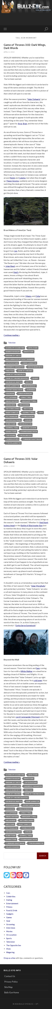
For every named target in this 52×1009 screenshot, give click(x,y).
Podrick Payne (28, 416)
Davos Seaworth (35, 367)
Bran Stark (29, 352)
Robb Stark (11, 424)
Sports (9, 938)
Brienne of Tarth (13, 355)
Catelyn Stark (12, 363)
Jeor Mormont (29, 386)
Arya (20, 123)
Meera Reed (10, 405)
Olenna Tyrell (28, 412)
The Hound (10, 435)
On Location (11, 935)
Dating (9, 900)
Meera (28, 296)
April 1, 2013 (9, 466)
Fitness (9, 907)
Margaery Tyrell (29, 401)
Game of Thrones (25, 371)
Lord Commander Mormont (28, 717)
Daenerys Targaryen (15, 367)
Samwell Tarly (12, 428)
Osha (38, 296)
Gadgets (9, 914)
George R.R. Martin (14, 382)
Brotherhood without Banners (20, 359)
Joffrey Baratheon (14, 390)
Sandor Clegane (29, 428)
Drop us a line (9, 958)
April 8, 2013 (9, 52)
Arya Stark (33, 348)
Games (9, 917)
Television (12, 343)
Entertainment (12, 903)
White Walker (27, 671)
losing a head (9, 525)
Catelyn (22, 178)
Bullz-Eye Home (11, 992)
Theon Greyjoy (12, 181)
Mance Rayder (12, 401)
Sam (38, 668)
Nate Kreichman (13, 409)
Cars (8, 893)
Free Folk (10, 371)
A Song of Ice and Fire (15, 348)
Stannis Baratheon (28, 432)
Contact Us (9, 976)
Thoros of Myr (12, 439)
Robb (12, 178)
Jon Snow (10, 393)
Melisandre (24, 405)
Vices (8, 949)
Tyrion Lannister (13, 443)
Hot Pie (29, 382)
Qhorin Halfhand (13, 420)
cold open (38, 680)
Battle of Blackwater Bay (32, 525)
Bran (25, 123)
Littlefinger (11, 397)
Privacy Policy (11, 981)
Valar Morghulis (38, 586)
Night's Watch (12, 412)
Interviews (10, 928)
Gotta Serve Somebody (25, 625)
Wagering (10, 952)
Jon (15, 251)
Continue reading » (12, 335)
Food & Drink (11, 910)
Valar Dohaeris (34, 99)
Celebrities (10, 896)
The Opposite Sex (13, 945)
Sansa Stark (11, 432)
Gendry (35, 378)
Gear (8, 921)
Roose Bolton (26, 424)
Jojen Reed (10, 266)
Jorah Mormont (25, 393)
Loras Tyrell (26, 397)
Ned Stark (28, 409)
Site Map (8, 987)
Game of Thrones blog (15, 374)
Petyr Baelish (12, 416)
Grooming (10, 924)
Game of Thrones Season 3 (17, 378)
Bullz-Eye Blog (26, 1004)
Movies (9, 931)
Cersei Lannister (29, 363)
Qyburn (28, 420)
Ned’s (16, 272)
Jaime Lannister (12, 386)
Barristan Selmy (13, 352)
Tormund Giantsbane (32, 439)
